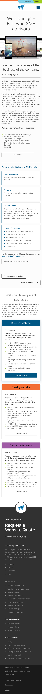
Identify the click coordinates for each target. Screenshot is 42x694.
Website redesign (14, 609)
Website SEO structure (15, 595)
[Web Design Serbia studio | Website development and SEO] (21, 7)
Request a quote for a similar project (16, 261)
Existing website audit (15, 602)
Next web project (27, 282)
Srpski (37, 2)
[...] (14, 559)
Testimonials (12, 571)
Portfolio (10, 567)
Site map (7, 690)
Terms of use (9, 685)
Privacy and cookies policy (13, 680)
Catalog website (13, 627)
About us (11, 564)
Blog (9, 574)
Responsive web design (16, 612)
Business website (14, 624)
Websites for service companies (19, 599)
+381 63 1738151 (25, 2)
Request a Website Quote (20, 527)
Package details (21, 375)
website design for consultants (13, 256)
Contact (10, 642)
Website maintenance (15, 605)
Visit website (17, 155)
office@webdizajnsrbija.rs (19, 537)
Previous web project (15, 276)
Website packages (14, 592)
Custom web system (15, 630)
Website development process (18, 589)
